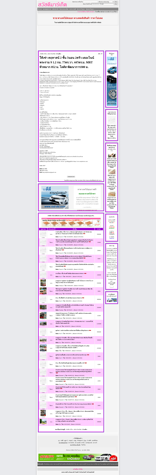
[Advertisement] (77, 38)
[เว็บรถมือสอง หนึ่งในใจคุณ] (112, 301)
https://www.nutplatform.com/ (81, 161)
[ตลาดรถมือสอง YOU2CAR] (77, 460)
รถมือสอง (112, 294)
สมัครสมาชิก (55, 9)
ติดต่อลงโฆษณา (90, 9)
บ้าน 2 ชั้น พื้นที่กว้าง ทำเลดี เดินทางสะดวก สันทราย (69, 298)
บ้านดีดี (89, 440)
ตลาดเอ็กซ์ (71, 442)
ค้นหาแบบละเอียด (63, 9)
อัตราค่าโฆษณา (81, 9)
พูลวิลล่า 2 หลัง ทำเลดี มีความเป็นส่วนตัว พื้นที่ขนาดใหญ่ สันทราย (72, 330)
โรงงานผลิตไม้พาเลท (60, 22)
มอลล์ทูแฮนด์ (88, 442)
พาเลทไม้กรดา (90, 194)
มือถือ (88, 450)
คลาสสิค (84, 450)
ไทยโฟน (83, 445)
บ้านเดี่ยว (58, 53)
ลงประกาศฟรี (72, 9)
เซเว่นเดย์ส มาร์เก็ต (79, 442)
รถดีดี (62, 440)
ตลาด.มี (95, 442)
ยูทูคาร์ (66, 440)
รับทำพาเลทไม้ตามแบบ (80, 22)
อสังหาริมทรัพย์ (51, 53)
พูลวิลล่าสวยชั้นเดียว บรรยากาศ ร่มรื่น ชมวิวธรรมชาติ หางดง (71, 355)
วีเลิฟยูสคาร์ (80, 440)
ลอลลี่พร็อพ (94, 440)
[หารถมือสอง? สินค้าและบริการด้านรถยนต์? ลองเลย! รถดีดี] (55, 208)
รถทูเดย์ (70, 440)
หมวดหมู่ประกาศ (47, 9)
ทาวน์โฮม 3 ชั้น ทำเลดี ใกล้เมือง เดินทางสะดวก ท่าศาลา (70, 273)
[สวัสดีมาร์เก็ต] (53, 7)
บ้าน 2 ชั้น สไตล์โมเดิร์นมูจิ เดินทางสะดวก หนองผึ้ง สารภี (70, 363)
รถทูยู (74, 440)
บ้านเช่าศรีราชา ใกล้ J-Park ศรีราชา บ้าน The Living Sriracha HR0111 (73, 404)
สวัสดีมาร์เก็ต (43, 53)
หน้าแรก (40, 9)
